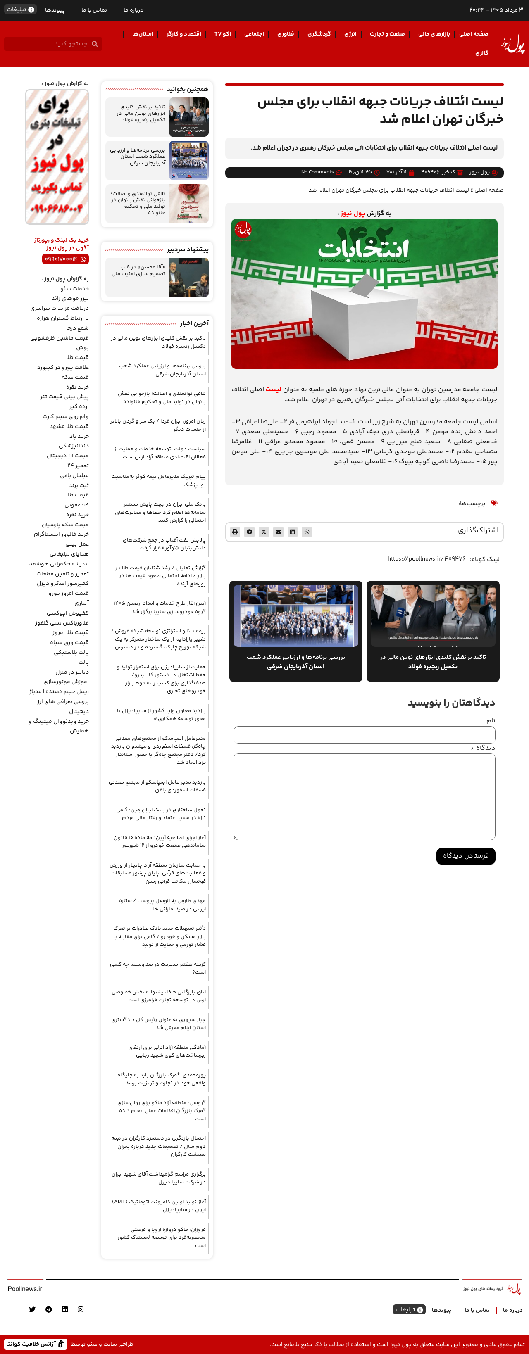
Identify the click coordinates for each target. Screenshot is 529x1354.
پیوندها (55, 10)
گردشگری (319, 34)
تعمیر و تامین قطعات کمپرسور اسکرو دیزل (62, 579)
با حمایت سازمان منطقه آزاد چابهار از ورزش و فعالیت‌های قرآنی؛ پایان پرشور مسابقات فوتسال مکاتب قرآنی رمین (158, 873)
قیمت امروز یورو (68, 593)
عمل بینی (77, 544)
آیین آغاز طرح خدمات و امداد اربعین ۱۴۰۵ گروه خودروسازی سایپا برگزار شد (160, 607)
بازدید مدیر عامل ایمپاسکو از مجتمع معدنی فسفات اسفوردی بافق (157, 786)
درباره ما (133, 10)
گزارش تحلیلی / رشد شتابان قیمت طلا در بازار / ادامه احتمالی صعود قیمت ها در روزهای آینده (160, 576)
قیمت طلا (77, 357)
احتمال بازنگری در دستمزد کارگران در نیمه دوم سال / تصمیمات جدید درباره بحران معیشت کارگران (158, 1146)
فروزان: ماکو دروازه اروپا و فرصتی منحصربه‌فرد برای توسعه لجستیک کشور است (161, 1238)
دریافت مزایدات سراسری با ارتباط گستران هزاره (59, 313)
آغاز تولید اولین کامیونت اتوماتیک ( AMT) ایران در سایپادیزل (159, 1206)
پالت (84, 662)
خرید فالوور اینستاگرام (61, 534)
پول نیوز (353, 214)
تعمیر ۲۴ (78, 465)
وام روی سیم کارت (66, 416)
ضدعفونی (76, 505)
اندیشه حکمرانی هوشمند (58, 564)
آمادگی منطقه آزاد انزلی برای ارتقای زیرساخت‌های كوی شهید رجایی (167, 1051)
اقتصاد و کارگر (184, 34)
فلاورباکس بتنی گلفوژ (62, 623)
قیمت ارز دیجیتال (68, 456)
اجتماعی (254, 34)
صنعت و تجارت (387, 34)
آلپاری (81, 603)
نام (491, 721)
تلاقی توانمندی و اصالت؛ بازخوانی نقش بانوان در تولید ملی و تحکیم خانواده (138, 203)
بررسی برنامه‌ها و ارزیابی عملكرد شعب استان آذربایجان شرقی (137, 156)
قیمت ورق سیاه (69, 642)
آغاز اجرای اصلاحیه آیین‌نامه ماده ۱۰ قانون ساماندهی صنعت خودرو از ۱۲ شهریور (160, 842)
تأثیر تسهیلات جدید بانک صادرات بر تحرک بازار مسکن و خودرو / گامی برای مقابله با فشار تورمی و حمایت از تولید (159, 936)
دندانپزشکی (74, 446)
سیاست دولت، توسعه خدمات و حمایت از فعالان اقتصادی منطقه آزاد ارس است (160, 453)
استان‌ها (142, 34)
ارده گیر (79, 406)
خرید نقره (77, 387)
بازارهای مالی (434, 34)
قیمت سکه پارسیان (65, 525)
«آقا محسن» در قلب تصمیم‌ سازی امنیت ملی (138, 270)
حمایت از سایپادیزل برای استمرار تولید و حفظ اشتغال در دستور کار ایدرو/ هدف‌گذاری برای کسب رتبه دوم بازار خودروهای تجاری (161, 679)
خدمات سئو (74, 289)
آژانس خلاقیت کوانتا (31, 1344)
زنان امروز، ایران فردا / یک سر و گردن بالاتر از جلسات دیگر (158, 425)
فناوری (285, 34)
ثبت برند (79, 485)
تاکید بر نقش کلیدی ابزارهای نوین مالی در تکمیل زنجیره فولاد (141, 113)
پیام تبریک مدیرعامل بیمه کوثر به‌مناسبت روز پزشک (158, 481)
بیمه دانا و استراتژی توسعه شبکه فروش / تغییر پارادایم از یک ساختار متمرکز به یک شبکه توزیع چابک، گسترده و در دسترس (158, 639)
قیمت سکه (75, 377)
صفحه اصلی (473, 34)
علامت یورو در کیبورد (63, 367)
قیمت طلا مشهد (69, 426)
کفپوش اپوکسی (68, 613)
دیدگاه (483, 748)
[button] (307, 532)
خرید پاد (79, 436)
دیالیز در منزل (72, 672)
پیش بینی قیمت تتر (64, 396)
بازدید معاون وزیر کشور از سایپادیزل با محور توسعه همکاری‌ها (161, 715)
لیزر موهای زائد (70, 298)
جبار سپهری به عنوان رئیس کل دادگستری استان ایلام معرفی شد (158, 1024)
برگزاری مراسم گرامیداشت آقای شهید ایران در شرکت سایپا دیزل (159, 1178)
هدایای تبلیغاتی (69, 554)
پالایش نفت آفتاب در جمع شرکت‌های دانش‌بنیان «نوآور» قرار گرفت (164, 544)
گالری (481, 53)
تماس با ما (94, 10)
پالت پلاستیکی (71, 652)
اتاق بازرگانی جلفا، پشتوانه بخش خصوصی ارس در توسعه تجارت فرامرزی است (159, 996)
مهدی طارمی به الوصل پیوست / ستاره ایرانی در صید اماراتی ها (162, 905)
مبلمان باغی (74, 475)
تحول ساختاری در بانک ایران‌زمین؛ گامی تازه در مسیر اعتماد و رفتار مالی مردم (161, 814)
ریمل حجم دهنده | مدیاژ (59, 691)
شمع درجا (77, 328)
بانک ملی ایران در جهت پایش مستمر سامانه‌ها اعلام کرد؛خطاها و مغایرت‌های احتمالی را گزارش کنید (160, 512)
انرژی (350, 34)
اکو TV (222, 34)
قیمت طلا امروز (70, 632)
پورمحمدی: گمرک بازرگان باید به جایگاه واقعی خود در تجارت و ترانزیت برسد (161, 1079)
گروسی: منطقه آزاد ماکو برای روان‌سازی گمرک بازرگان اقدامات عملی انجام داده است (161, 1111)
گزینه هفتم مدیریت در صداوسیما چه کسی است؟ (158, 968)
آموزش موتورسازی (66, 682)
